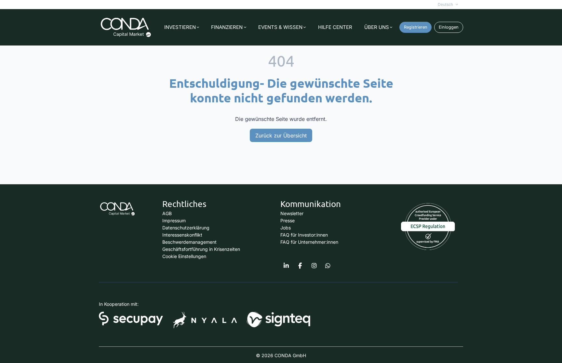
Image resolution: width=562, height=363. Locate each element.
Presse (287, 220)
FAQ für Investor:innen (304, 235)
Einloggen (449, 27)
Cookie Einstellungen (184, 256)
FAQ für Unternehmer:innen (309, 242)
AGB (167, 213)
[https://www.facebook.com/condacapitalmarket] (300, 266)
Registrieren (415, 27)
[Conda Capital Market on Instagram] (314, 266)
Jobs (285, 227)
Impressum (174, 220)
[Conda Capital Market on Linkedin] (286, 266)
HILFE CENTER (335, 27)
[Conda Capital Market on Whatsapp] (328, 266)
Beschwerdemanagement (189, 242)
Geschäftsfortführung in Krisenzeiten (201, 249)
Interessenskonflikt (182, 235)
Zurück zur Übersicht (281, 135)
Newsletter (291, 213)
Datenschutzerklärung (185, 227)
